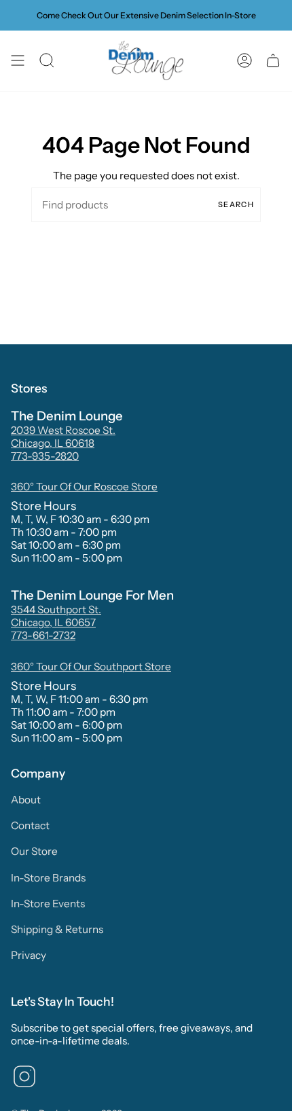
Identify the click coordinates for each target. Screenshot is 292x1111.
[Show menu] (17, 61)
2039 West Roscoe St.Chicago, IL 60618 (63, 437)
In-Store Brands (48, 877)
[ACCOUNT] (244, 61)
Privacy (28, 955)
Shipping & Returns (57, 929)
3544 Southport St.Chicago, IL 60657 (56, 616)
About (26, 799)
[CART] (273, 61)
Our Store (34, 851)
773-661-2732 (43, 635)
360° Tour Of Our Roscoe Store (84, 486)
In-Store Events (48, 903)
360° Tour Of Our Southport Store (91, 666)
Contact (30, 825)
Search (236, 204)
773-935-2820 (45, 456)
